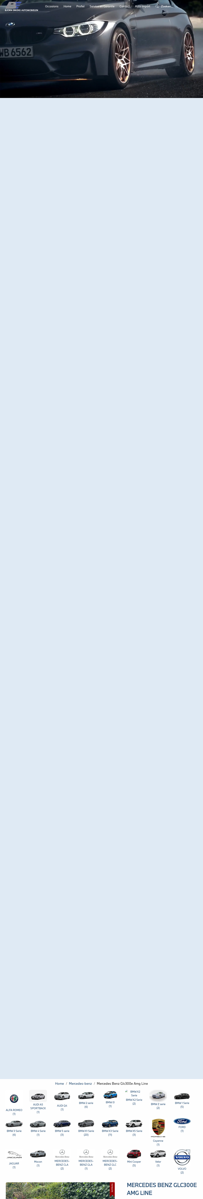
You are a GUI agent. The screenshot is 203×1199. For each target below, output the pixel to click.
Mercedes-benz (80, 1083)
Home (67, 6)
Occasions (51, 6)
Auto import (142, 6)
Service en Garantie (102, 6)
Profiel (80, 6)
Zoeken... (167, 6)
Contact (125, 6)
